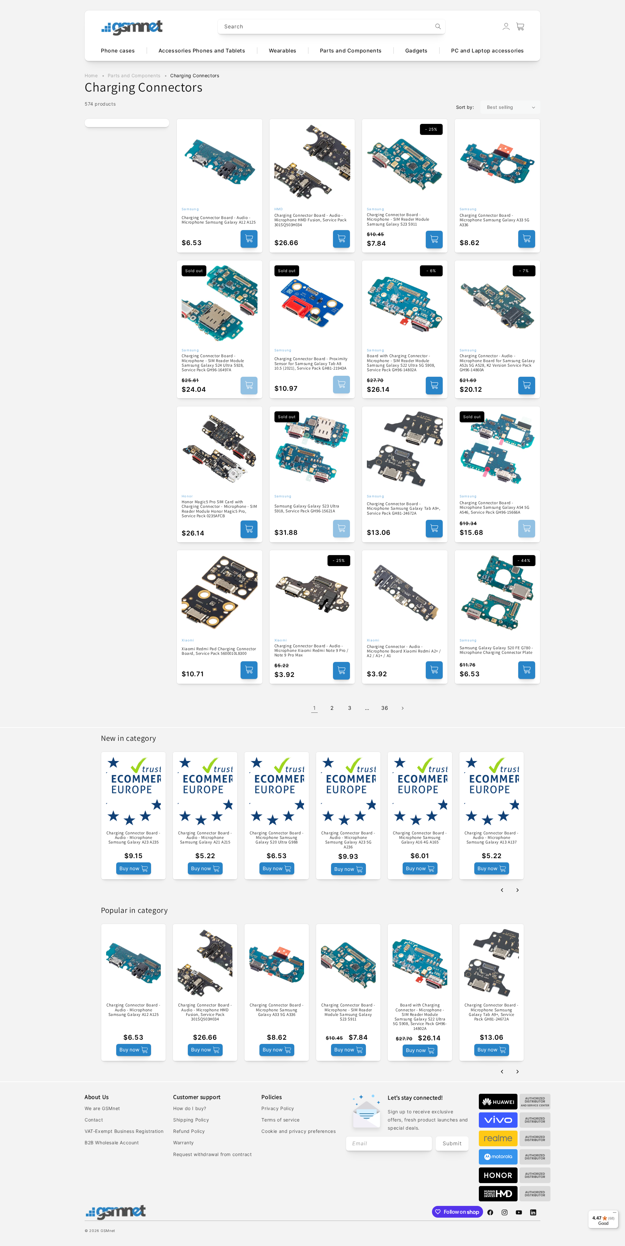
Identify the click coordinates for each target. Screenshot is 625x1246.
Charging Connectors (194, 75)
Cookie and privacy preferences (298, 1131)
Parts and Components (135, 75)
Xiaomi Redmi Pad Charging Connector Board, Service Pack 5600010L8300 (219, 651)
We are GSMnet (102, 1108)
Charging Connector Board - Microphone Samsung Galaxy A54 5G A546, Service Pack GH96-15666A (495, 508)
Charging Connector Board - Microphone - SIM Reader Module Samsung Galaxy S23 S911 (398, 220)
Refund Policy (189, 1131)
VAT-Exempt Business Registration (124, 1131)
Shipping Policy (191, 1119)
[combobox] (332, 26)
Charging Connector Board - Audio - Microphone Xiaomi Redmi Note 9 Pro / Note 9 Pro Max (311, 651)
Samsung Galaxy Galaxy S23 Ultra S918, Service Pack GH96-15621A (307, 508)
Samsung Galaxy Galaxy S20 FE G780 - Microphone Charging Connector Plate (496, 650)
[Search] (438, 26)
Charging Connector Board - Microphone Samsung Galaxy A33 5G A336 (495, 220)
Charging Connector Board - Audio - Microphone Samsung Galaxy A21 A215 (205, 838)
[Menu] (614, 1214)
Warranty (183, 1142)
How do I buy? (189, 1108)
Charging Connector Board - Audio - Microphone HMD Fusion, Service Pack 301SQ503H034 (310, 220)
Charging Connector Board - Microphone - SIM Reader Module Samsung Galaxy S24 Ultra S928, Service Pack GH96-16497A (213, 363)
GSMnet (108, 1230)
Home (91, 75)
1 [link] (314, 708)
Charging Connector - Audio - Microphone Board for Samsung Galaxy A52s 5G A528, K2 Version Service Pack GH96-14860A (497, 363)
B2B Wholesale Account (112, 1142)
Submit (452, 1143)
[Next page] (402, 708)
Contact (94, 1119)
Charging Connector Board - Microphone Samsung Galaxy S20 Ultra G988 (277, 838)
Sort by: (465, 107)
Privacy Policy (277, 1108)
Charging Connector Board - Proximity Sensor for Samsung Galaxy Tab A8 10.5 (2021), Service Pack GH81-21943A (311, 364)
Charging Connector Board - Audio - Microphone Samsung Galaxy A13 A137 (492, 838)
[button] (520, 26)
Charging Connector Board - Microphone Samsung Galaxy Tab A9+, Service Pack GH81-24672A (403, 509)
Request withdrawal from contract (212, 1154)
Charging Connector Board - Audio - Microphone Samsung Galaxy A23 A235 (133, 838)
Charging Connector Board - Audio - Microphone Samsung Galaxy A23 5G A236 (348, 840)
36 (384, 708)
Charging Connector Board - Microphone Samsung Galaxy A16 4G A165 (420, 838)
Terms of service (280, 1119)
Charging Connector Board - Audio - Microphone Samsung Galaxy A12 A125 (219, 220)
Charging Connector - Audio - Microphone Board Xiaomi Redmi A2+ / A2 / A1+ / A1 (404, 651)
